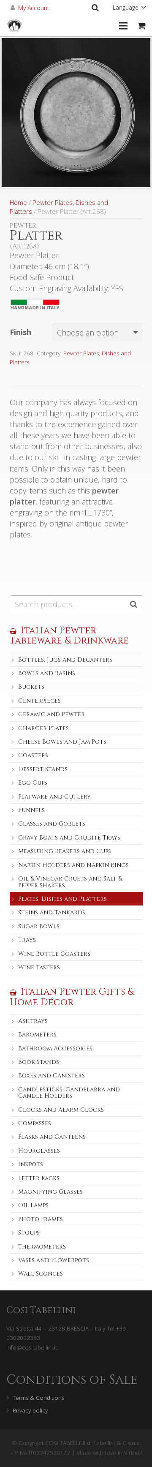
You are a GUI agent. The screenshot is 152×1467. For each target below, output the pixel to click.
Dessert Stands (43, 769)
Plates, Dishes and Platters (62, 899)
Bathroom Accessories (55, 1048)
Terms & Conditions (38, 1398)
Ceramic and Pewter (51, 714)
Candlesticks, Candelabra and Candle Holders (69, 1092)
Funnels (31, 810)
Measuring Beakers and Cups (64, 851)
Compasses (34, 1123)
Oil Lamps (33, 1205)
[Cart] (142, 25)
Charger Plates (43, 728)
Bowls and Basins (46, 673)
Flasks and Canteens (52, 1137)
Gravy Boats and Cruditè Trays (69, 838)
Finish (20, 332)
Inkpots (30, 1164)
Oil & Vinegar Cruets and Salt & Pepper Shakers (70, 882)
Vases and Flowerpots (53, 1260)
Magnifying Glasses (50, 1192)
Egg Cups (32, 783)
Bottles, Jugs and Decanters (65, 660)
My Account (33, 8)
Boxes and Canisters (51, 1076)
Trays (27, 940)
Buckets (31, 687)
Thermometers (42, 1247)
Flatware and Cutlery (54, 797)
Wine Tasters (39, 967)
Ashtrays (33, 1021)
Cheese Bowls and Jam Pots (62, 742)
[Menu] (123, 25)
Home (18, 202)
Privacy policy (30, 1410)
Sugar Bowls (39, 926)
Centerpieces (39, 701)
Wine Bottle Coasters (54, 954)
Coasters (33, 755)
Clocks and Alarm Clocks (61, 1110)
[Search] (95, 7)
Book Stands (38, 1062)
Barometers (37, 1035)
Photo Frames (40, 1219)
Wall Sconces (40, 1274)
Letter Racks (39, 1178)
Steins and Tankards (51, 912)
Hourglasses (39, 1151)
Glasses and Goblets (51, 824)
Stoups (29, 1233)
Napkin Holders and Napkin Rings (73, 865)
